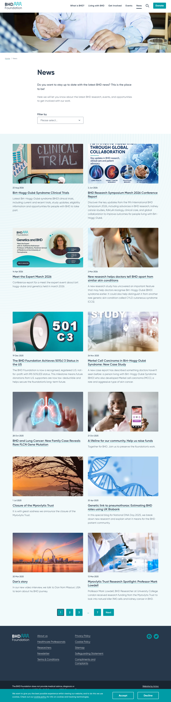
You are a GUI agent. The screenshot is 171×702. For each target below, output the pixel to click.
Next (108, 612)
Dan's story (48, 563)
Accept (123, 695)
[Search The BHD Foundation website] (147, 6)
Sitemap (80, 647)
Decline (148, 695)
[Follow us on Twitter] (156, 636)
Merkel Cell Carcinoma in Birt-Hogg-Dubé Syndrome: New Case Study (123, 348)
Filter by (42, 114)
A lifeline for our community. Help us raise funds (123, 420)
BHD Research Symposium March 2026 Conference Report (123, 182)
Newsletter (43, 653)
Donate (159, 5)
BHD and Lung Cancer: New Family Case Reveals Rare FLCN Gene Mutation (48, 419)
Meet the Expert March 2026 (48, 258)
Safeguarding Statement (89, 653)
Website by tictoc (150, 686)
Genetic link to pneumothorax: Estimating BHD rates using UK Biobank (123, 491)
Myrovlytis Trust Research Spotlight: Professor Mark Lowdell (123, 567)
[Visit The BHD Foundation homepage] (13, 5)
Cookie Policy (82, 641)
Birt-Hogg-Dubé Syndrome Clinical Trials (48, 178)
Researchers (44, 647)
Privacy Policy (82, 635)
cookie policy (40, 697)
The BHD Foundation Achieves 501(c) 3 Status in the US (48, 348)
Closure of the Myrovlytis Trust (48, 487)
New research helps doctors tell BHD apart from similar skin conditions (123, 266)
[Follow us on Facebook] (149, 636)
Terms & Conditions (48, 659)
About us (42, 635)
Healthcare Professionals (51, 641)
